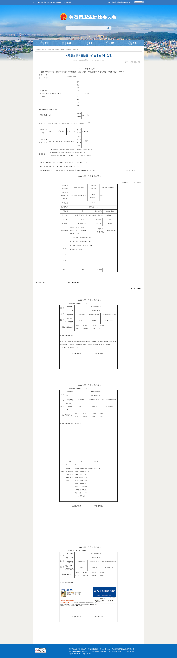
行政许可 (75, 49)
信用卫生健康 (60, 49)
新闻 (69, 43)
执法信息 (68, 49)
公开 (91, 43)
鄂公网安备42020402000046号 (107, 651)
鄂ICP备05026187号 (75, 651)
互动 (135, 43)
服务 (113, 43)
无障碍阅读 (67, 2)
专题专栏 (51, 49)
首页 (47, 43)
